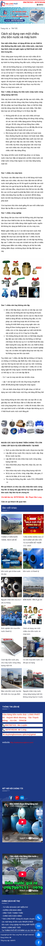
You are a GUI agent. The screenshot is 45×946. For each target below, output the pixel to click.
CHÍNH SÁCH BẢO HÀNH (12, 916)
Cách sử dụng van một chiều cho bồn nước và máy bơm (31, 631)
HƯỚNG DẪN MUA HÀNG (12, 910)
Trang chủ (4, 28)
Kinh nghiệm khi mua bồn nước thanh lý (10, 629)
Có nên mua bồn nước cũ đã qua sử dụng (32, 661)
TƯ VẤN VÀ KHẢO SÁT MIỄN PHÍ (15, 907)
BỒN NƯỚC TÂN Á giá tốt (32, 600)
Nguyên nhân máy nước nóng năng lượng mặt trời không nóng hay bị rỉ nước (33, 694)
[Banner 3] (22, 15)
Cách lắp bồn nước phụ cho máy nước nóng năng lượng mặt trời (11, 663)
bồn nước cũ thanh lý (31, 571)
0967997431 (10, 725)
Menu (40, 5)
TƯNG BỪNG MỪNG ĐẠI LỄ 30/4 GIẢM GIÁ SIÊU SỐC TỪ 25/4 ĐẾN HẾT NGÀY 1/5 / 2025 (33, 541)
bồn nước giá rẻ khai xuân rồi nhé (11, 572)
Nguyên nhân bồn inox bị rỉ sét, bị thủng (11, 601)
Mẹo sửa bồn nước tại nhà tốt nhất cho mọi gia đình (11, 692)
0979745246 (11, 730)
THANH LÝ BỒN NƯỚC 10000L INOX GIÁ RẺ (9, 538)
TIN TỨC (14, 28)
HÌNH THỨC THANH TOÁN (12, 913)
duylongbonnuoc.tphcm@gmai (20, 734)
